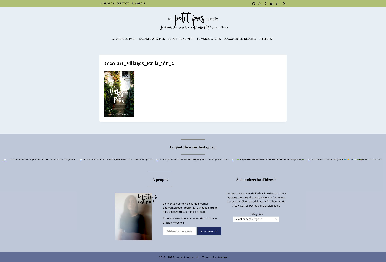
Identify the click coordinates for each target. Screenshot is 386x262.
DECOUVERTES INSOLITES (240, 38)
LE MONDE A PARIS (209, 38)
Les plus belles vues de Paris (243, 193)
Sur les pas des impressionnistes (260, 205)
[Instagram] (253, 3)
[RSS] (277, 3)
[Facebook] (265, 3)
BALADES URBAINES (152, 38)
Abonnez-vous (209, 231)
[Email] (271, 3)
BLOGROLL (139, 3)
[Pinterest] (259, 3)
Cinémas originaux (252, 201)
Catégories (256, 214)
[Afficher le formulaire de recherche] (284, 3)
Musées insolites (274, 193)
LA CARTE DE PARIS (124, 38)
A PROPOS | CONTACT (115, 3)
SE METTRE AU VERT (181, 38)
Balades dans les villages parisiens (248, 197)
